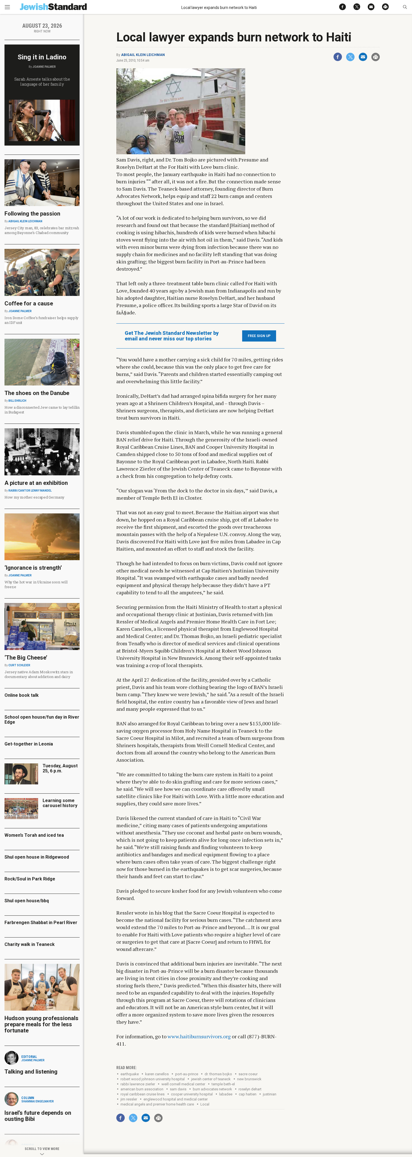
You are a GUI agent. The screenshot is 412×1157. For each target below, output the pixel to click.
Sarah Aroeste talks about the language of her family (42, 81)
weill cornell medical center (183, 1084)
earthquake (130, 1074)
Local (204, 1104)
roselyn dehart (250, 1089)
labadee (225, 1094)
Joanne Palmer (44, 66)
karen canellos (157, 1074)
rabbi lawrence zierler (138, 1084)
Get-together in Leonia (28, 744)
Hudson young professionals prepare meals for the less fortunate (41, 1024)
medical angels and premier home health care (157, 1104)
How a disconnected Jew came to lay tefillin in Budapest (42, 410)
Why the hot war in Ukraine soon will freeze (36, 584)
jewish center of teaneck (211, 1079)
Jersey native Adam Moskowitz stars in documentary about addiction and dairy (38, 674)
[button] (405, 7)
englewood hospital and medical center (175, 1099)
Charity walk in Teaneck (29, 944)
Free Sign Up (259, 336)
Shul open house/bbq (26, 900)
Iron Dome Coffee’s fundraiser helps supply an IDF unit (41, 320)
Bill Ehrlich (17, 400)
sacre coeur (248, 1074)
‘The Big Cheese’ (25, 657)
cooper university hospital (192, 1094)
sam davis (178, 1089)
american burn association (142, 1089)
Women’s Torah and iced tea (34, 835)
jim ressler (129, 1099)
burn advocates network (212, 1089)
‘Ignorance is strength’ (33, 567)
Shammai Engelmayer (37, 1101)
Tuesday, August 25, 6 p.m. (60, 768)
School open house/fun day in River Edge (41, 719)
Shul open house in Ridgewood (36, 857)
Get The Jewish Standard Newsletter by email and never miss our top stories (172, 336)
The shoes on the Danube (36, 393)
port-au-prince (186, 1074)
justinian (269, 1094)
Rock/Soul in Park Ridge (29, 879)
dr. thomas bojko (218, 1074)
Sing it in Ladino (42, 57)
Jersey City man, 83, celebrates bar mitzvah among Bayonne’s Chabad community (41, 230)
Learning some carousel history (60, 803)
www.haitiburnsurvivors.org (199, 1036)
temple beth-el (223, 1084)
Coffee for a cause (28, 303)
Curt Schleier (19, 665)
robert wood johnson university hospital (153, 1079)
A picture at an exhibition (36, 483)
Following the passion (32, 213)
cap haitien (247, 1094)
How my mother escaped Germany (34, 497)
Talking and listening (30, 1071)
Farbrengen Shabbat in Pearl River (40, 922)
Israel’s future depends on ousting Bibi (37, 1115)
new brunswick (249, 1079)
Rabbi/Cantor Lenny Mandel (30, 490)
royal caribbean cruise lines (143, 1094)
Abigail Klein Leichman (143, 55)
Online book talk (21, 695)
